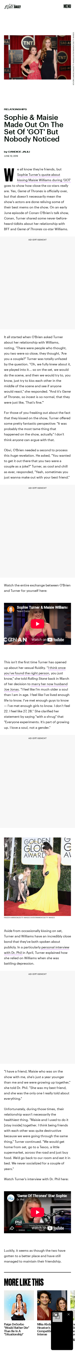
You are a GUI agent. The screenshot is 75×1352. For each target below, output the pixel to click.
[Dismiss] (68, 1314)
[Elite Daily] (12, 6)
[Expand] (55, 1314)
